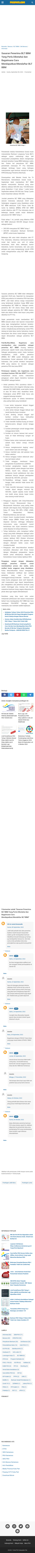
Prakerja (6, 1390)
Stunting (24, 1366)
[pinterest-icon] (27, 1526)
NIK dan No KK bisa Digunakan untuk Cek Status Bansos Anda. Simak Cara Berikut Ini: (21, 1237)
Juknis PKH (27, 1383)
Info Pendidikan (8, 1465)
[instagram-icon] (14, 1526)
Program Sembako (17, 1359)
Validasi (26, 1362)
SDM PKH (18, 1334)
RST (14, 1390)
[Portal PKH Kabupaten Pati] (17, 2)
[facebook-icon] (7, 1526)
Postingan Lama (27, 1182)
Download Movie (8, 1475)
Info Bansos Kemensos (10, 1462)
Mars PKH (27, 1543)
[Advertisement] (17, 25)
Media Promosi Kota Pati (11, 1469)
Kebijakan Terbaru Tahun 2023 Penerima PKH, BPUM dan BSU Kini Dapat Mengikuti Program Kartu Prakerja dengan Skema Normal (19, 614)
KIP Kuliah (7, 1376)
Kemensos (6, 1445)
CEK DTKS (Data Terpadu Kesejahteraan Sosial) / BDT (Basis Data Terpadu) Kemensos (21, 1283)
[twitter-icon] (21, 1526)
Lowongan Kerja (9, 1355)
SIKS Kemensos (8, 1452)
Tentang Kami (17, 1540)
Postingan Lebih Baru (9, 1182)
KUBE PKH (7, 1366)
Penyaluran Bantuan (10, 1341)
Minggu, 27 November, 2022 (17, 1077)
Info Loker (17, 1352)
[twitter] (11, 695)
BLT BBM (21, 1355)
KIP (19, 1373)
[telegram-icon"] (17, 1531)
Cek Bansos (25, 1341)
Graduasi (6, 1352)
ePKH (22, 1390)
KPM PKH (17, 1338)
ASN (24, 1376)
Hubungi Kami (9, 1543)
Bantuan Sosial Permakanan (20, 1380)
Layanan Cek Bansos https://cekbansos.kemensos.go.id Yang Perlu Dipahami (20, 1246)
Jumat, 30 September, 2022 (17, 1056)
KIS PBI (17, 1362)
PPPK (16, 1376)
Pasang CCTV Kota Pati (11, 1472)
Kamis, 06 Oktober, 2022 (16, 1119)
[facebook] (4, 695)
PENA (5, 1387)
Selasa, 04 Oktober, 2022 (14, 1098)
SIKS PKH (6, 1459)
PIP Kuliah (15, 1387)
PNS (24, 1387)
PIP (16, 1366)
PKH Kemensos (8, 1455)
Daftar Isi (25, 1540)
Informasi (7, 1334)
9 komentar (27, 72)
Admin (11, 956)
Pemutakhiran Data (10, 1345)
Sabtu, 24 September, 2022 (17, 959)
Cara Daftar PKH (9, 1373)
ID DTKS (6, 1348)
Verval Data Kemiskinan (11, 1369)
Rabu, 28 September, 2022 (15, 1034)
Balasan (7, 951)
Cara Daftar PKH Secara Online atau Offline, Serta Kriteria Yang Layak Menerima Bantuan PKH (21, 1255)
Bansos (6, 1338)
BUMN (6, 1380)
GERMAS (16, 1383)
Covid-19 (6, 1383)
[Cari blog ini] (32, 2)
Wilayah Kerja (19, 1543)
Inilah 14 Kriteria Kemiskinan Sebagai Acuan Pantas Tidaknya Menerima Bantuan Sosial (22, 1301)
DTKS (5, 1359)
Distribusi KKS (17, 1348)
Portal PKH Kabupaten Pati (20, 1550)
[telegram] (30, 695)
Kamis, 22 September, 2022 (15, 982)
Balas (8, 946)
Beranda (8, 1540)
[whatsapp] (24, 695)
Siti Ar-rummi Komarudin (15, 924)
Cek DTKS (24, 1345)
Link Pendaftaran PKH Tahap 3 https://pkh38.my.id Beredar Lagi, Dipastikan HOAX (20, 1292)
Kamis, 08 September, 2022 (15, 927)
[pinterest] (17, 695)
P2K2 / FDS (7, 1362)
